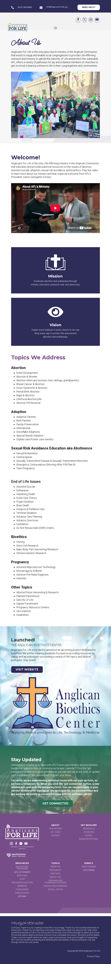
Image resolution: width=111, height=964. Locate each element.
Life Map (22, 896)
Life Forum (88, 870)
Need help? (88, 7)
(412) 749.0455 (25, 7)
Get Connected (55, 803)
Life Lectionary (22, 872)
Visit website (27, 669)
